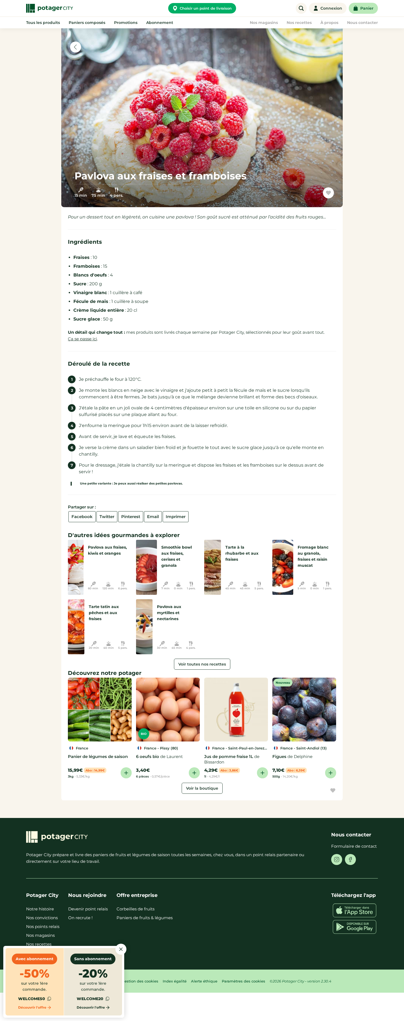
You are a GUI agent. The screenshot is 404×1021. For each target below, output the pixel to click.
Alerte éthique (204, 981)
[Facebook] (350, 859)
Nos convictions (42, 917)
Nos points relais (42, 926)
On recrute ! (80, 917)
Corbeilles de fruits (135, 908)
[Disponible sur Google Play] (354, 927)
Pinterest (130, 516)
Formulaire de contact (354, 846)
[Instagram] (336, 859)
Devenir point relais (88, 908)
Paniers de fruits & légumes (145, 917)
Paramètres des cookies (243, 981)
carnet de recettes (303, 195)
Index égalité (175, 981)
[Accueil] (49, 8)
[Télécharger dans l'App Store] (354, 910)
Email (153, 516)
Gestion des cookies (140, 981)
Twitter (106, 516)
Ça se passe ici (82, 338)
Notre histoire (40, 908)
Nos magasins (40, 935)
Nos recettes (38, 944)
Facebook (82, 516)
